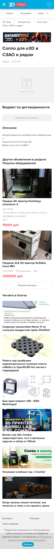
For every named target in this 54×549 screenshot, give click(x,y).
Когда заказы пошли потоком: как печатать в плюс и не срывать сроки (25, 504)
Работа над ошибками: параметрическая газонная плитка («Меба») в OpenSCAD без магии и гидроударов (24, 365)
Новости (9, 13)
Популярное (25, 13)
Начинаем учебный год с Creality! (23, 472)
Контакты (7, 518)
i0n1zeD (5, 61)
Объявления (24, 22)
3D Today (6, 22)
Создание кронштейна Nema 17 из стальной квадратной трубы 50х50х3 (26, 328)
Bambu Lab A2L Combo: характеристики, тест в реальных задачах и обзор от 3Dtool (23, 438)
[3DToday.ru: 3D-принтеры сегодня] (18, 6)
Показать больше (27, 285)
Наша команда (10, 523)
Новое (43, 13)
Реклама (8, 38)
